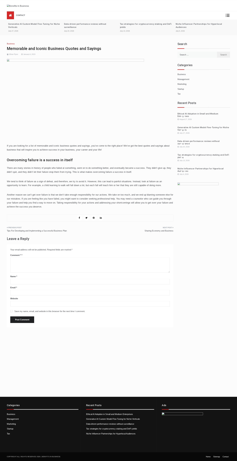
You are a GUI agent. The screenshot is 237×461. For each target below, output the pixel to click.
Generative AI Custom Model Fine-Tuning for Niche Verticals (113, 419)
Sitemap (216, 457)
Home (208, 457)
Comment (15, 255)
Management (183, 79)
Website (14, 298)
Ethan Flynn (13, 54)
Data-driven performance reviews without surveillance (110, 424)
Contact (20, 15)
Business (11, 44)
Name (13, 276)
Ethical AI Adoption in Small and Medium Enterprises (109, 414)
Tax (179, 94)
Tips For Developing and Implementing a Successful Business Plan (37, 231)
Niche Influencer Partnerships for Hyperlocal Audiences (111, 433)
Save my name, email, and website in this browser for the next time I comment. (49, 311)
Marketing (181, 84)
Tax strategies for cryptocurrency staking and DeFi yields (111, 429)
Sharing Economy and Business (159, 231)
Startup (180, 89)
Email (13, 287)
